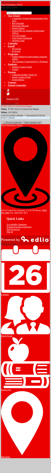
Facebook (8, 90)
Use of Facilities (19, 36)
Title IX (10, 232)
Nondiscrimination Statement (19, 227)
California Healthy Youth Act (24, 75)
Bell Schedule (18, 23)
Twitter (8, 94)
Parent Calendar (8, 118)
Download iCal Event (35, 115)
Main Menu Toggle (9, 7)
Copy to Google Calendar (12, 115)
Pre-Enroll (16, 49)
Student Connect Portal (22, 67)
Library (15, 69)
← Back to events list (12, 122)
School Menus (18, 80)
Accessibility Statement (17, 224)
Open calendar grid (32, 122)
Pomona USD (13, 99)
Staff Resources (13, 229)
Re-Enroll (16, 51)
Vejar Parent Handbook (22, 38)
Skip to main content (10, 2)
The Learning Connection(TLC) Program (30, 61)
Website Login (18, 40)
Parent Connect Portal (21, 77)
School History (18, 28)
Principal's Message (20, 26)
